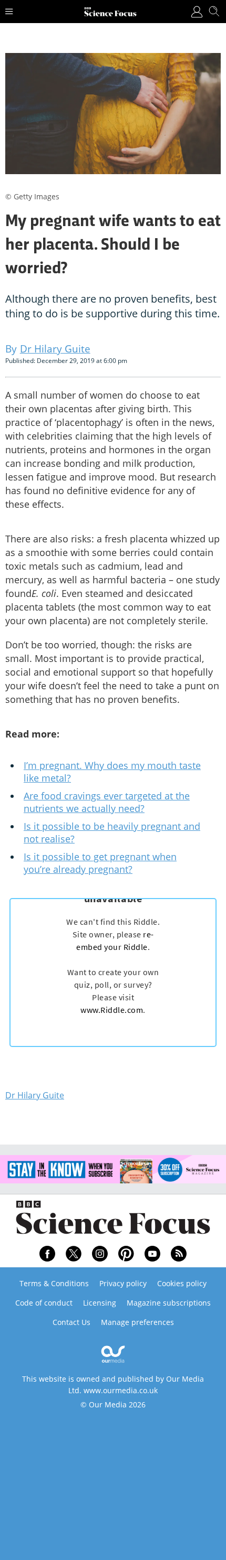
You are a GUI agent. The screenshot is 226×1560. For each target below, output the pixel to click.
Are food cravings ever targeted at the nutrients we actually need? (107, 802)
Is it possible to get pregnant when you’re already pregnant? (100, 862)
